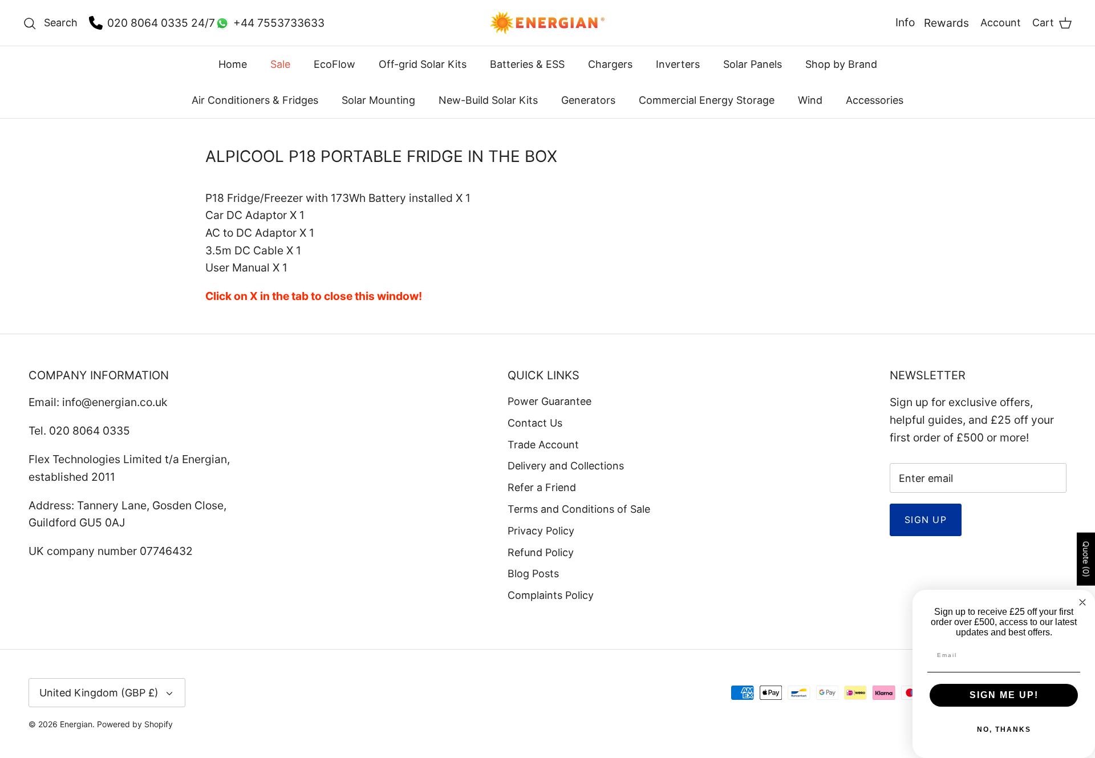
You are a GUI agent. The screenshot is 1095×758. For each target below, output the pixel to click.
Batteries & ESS (527, 64)
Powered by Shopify (135, 724)
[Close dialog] (1082, 602)
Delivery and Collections (566, 466)
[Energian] (547, 22)
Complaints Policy (551, 595)
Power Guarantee (549, 401)
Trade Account (543, 445)
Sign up (926, 519)
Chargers (610, 64)
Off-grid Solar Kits (423, 64)
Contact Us (535, 423)
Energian (76, 724)
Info (905, 22)
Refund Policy (541, 552)
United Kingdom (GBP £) (99, 693)
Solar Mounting (378, 100)
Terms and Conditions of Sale (579, 509)
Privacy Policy (541, 531)
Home (232, 64)
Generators (588, 100)
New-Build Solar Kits (488, 100)
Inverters (678, 64)
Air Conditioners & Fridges (255, 100)
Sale (280, 64)
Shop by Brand (841, 64)
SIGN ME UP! (1004, 695)
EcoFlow (334, 64)
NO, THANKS (1004, 729)
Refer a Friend (542, 487)
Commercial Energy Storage (706, 100)
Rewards (946, 23)
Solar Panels (752, 64)
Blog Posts (533, 573)
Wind (810, 100)
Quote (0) (1086, 559)
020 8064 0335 (147, 23)
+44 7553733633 (279, 23)
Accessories (874, 100)
